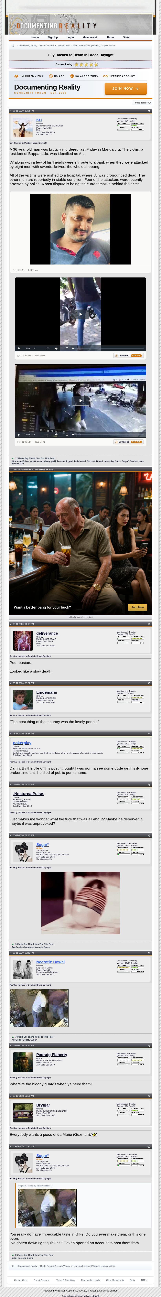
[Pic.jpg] (80, 229)
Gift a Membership (115, 1280)
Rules (110, 37)
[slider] (108, 348)
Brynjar (43, 1105)
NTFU (144, 1280)
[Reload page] (13, 45)
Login (70, 37)
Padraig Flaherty (51, 1055)
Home (35, 37)
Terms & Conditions (65, 1280)
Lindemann (46, 692)
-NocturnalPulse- (28, 794)
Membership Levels (90, 1280)
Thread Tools (140, 103)
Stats (126, 37)
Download (130, 355)
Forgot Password (42, 1280)
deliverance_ (48, 633)
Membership (91, 37)
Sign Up (53, 37)
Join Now (122, 89)
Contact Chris (20, 1280)
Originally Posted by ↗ (35, 1186)
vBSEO (95, 1296)
